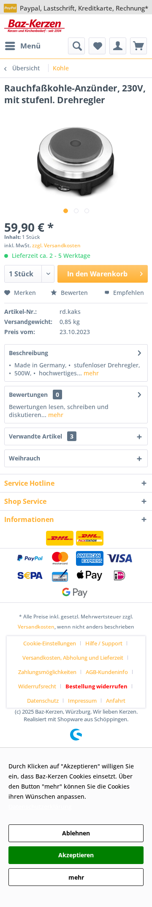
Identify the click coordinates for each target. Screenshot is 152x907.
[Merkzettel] (97, 45)
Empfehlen (127, 293)
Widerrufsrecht (37, 686)
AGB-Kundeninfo (107, 672)
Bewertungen (28, 395)
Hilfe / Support (103, 643)
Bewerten (74, 293)
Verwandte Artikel (41, 436)
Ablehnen (76, 833)
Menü (30, 46)
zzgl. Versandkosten (56, 245)
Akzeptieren (76, 855)
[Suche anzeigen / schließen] (76, 45)
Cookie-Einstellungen (49, 643)
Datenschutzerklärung (40, 807)
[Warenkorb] (138, 45)
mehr (90, 373)
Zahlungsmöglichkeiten (47, 672)
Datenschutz (43, 700)
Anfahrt (115, 700)
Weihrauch (24, 458)
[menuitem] (22, 45)
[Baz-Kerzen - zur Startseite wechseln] (34, 26)
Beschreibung (28, 353)
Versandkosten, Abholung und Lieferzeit (72, 657)
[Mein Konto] (117, 45)
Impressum (82, 700)
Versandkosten (36, 626)
